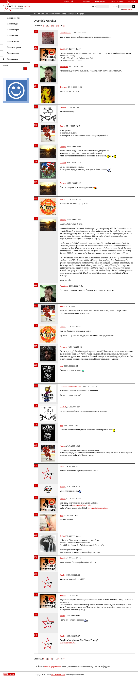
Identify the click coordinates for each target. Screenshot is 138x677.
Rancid (62, 126)
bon (61, 366)
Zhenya (63, 146)
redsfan (62, 199)
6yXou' (62, 536)
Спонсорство (116, 2)
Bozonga (63, 347)
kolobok (63, 107)
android (63, 163)
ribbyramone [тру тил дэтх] (71, 386)
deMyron (63, 87)
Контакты (100, 2)
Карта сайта (70, 2)
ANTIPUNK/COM (41, 13)
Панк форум (55, 13)
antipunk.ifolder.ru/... (68, 643)
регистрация (127, 9)
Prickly (62, 487)
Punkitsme (64, 67)
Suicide (62, 49)
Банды (64, 13)
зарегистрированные (52, 666)
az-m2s (62, 466)
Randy (62, 575)
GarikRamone (65, 33)
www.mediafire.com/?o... (82, 505)
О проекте (85, 2)
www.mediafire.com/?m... (97, 508)
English (131, 2)
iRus (61, 515)
